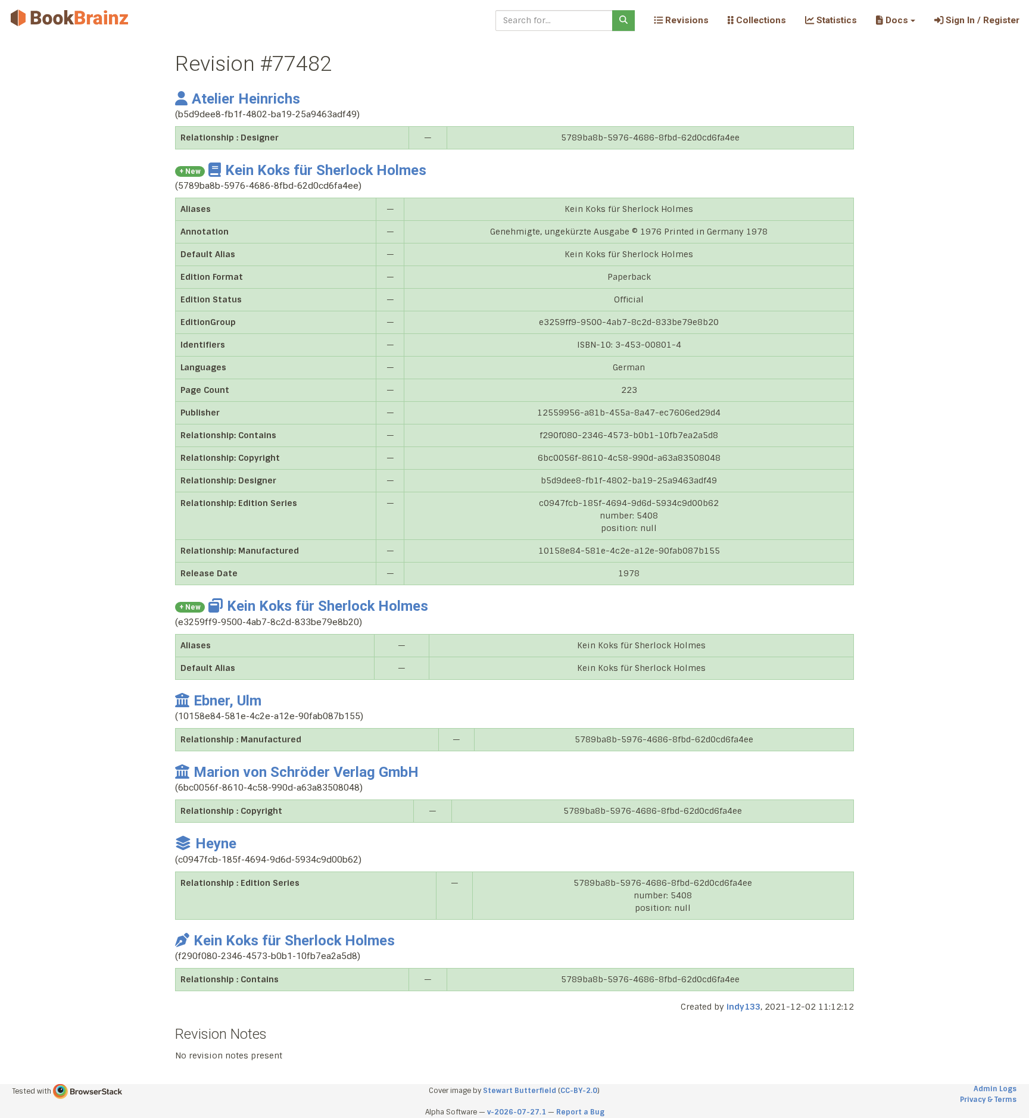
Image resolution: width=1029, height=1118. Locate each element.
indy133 (743, 1006)
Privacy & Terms (988, 1099)
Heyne (215, 843)
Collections (760, 20)
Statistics (835, 20)
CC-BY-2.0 (578, 1090)
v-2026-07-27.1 (516, 1112)
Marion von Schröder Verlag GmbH (306, 772)
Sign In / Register (981, 20)
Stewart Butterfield (519, 1090)
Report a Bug (580, 1112)
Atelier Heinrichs (246, 98)
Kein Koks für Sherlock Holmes (325, 170)
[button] (895, 20)
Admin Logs (995, 1089)
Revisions (686, 20)
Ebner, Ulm (227, 700)
